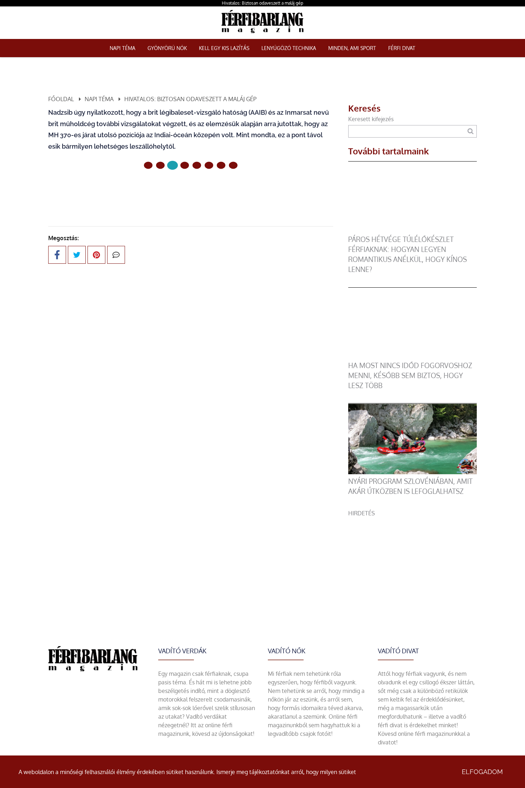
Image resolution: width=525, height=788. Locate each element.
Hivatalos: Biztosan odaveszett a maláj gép (262, 3)
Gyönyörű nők (167, 48)
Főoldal (61, 99)
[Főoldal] (148, 165)
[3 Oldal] (184, 165)
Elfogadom (482, 771)
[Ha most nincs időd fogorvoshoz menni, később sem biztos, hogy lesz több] (412, 356)
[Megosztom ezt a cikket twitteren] (77, 255)
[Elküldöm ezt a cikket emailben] (116, 255)
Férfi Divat (401, 48)
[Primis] (262, 34)
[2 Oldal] (172, 165)
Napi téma (122, 48)
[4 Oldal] (196, 165)
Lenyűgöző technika (288, 48)
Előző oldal (153, 189)
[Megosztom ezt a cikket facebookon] (57, 255)
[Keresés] (470, 131)
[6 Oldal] (221, 165)
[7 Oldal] (233, 165)
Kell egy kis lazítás (224, 48)
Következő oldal (220, 189)
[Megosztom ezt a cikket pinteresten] (96, 255)
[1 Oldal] (160, 165)
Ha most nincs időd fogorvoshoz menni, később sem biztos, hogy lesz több (410, 375)
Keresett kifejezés (371, 119)
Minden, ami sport (352, 48)
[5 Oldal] (209, 165)
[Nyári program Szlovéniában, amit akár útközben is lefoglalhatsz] (412, 472)
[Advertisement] (412, 567)
